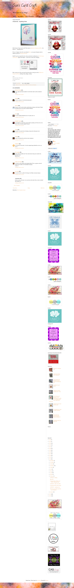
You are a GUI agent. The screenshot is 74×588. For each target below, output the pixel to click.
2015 (50, 457)
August (51, 467)
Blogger (46, 580)
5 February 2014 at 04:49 (19, 117)
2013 (50, 494)
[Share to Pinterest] (28, 83)
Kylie (16, 114)
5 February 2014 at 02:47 (19, 110)
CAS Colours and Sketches (32, 84)
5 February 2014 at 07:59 (19, 139)
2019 (50, 450)
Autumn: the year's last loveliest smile (57, 404)
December (52, 460)
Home (14, 16)
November (52, 462)
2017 (50, 453)
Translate (55, 125)
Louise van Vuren (18, 161)
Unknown (17, 143)
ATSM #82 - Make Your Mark (55, 483)
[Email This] (24, 83)
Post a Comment (17, 185)
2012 (50, 495)
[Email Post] (23, 83)
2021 (50, 446)
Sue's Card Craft (25, 6)
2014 (50, 458)
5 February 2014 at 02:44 (19, 101)
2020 (50, 448)
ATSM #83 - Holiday (53, 477)
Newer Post (15, 187)
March (51, 474)
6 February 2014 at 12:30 (19, 157)
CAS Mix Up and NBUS (56, 385)
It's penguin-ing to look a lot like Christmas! (57, 410)
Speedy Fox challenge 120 (57, 369)
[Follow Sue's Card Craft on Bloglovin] (52, 148)
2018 (50, 451)
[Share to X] (26, 83)
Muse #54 (51, 479)
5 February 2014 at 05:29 (19, 125)
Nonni (16, 129)
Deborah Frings (18, 90)
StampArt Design (23, 53)
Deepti (16, 98)
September (52, 465)
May (51, 470)
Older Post (42, 187)
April (51, 472)
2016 (50, 455)
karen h (16, 105)
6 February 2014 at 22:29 (19, 174)
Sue (55, 141)
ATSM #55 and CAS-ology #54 (57, 421)
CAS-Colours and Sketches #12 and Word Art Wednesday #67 (57, 381)
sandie (16, 136)
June (51, 469)
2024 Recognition (40, 16)
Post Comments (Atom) (21, 190)
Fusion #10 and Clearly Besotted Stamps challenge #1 (56, 415)
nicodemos (39, 580)
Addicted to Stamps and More (36, 48)
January (51, 491)
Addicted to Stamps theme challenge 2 (56, 374)
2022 (50, 445)
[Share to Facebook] (27, 83)
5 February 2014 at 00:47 (19, 94)
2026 (50, 439)
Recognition (21, 16)
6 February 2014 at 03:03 (19, 148)
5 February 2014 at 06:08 (19, 132)
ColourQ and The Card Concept (55, 485)
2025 (50, 441)
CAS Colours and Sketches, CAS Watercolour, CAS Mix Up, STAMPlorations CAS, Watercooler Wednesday (55, 399)
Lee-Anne (17, 171)
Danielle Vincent (18, 121)
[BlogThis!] (25, 83)
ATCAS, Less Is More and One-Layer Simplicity (55, 489)
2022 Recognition (30, 16)
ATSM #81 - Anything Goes (55, 487)
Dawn (30, 52)
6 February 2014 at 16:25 (19, 167)
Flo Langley (17, 152)
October (51, 463)
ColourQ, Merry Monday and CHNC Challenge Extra (55, 481)
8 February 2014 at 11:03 (19, 182)
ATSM (26, 84)
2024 (50, 443)
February (51, 476)
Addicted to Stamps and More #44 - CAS (57, 391)
